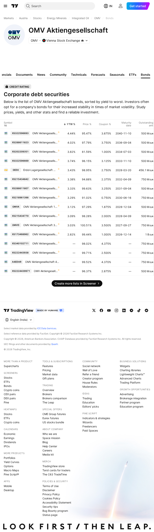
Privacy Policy (51, 494)
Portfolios (9, 457)
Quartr (54, 344)
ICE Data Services (46, 328)
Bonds (7, 385)
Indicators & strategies (96, 418)
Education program (131, 406)
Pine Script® (11, 474)
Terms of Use (50, 486)
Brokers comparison (54, 398)
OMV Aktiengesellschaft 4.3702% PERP (42, 261)
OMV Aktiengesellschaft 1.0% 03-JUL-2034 (45, 151)
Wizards (87, 422)
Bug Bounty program (55, 510)
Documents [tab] (24, 74)
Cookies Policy (51, 498)
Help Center (49, 446)
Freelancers (89, 426)
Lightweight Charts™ (132, 374)
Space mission (51, 438)
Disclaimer (48, 490)
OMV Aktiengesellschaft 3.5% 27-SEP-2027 (40, 225)
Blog (45, 442)
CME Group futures (54, 414)
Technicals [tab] (79, 74)
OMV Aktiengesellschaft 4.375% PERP (45, 243)
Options (8, 466)
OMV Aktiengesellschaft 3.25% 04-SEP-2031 (45, 188)
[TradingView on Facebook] (101, 310)
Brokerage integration (133, 398)
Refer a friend (90, 374)
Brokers (47, 394)
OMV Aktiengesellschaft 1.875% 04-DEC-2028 (40, 206)
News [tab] (41, 74)
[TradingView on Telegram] (131, 310)
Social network (91, 366)
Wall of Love (89, 370)
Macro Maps (11, 470)
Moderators (89, 386)
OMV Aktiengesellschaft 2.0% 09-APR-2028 (45, 215)
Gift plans (48, 378)
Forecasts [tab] (98, 74)
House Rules (89, 382)
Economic (10, 433)
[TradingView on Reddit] (146, 310)
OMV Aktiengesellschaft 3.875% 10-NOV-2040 (45, 133)
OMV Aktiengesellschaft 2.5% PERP (45, 252)
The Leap (48, 402)
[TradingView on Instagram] (116, 310)
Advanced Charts (130, 378)
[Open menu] (5, 6)
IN (110, 6)
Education (88, 402)
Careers (47, 450)
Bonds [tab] (145, 74)
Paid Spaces (90, 430)
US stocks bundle (53, 422)
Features (47, 366)
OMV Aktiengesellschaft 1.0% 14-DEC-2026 (45, 234)
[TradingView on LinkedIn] (124, 310)
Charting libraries (130, 370)
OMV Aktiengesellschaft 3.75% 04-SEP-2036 (45, 142)
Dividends (10, 442)
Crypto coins (11, 390)
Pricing (46, 370)
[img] (82, 40)
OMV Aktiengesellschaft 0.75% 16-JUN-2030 (45, 197)
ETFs (7, 381)
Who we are (49, 433)
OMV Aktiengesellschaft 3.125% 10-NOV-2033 (45, 160)
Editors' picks (90, 406)
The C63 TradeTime (54, 474)
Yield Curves (11, 462)
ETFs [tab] (132, 74)
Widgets (125, 366)
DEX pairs (10, 398)
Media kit (48, 454)
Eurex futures (50, 418)
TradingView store (53, 466)
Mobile (8, 486)
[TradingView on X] (94, 310)
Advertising (127, 394)
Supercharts (11, 366)
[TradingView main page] (14, 6)
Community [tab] (58, 74)
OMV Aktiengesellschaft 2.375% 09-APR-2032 (45, 179)
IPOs (7, 446)
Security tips (50, 506)
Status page (49, 514)
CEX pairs (10, 394)
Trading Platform (130, 382)
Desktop (9, 490)
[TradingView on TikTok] (139, 310)
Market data (49, 374)
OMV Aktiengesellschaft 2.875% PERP (46, 271)
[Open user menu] (120, 6)
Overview (48, 390)
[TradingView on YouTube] (109, 310)
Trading (87, 398)
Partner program (130, 402)
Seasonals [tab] (117, 74)
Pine (6, 402)
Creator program (92, 378)
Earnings (9, 438)
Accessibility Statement (56, 502)
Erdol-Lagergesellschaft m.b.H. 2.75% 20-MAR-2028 (40, 170)
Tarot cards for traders (56, 470)
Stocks (8, 377)
